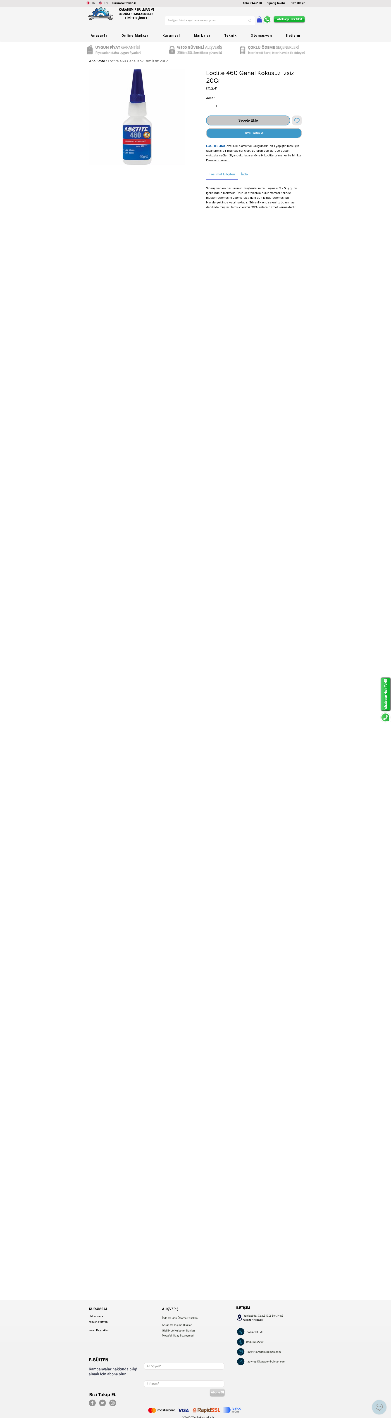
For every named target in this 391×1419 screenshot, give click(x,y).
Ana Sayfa (97, 61)
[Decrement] (209, 106)
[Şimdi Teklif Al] (240, 1332)
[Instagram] (112, 1403)
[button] (124, 3)
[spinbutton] (216, 106)
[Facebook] (92, 1403)
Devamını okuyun (218, 160)
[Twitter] (102, 1403)
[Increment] (223, 106)
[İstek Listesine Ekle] (297, 120)
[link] (222, 174)
